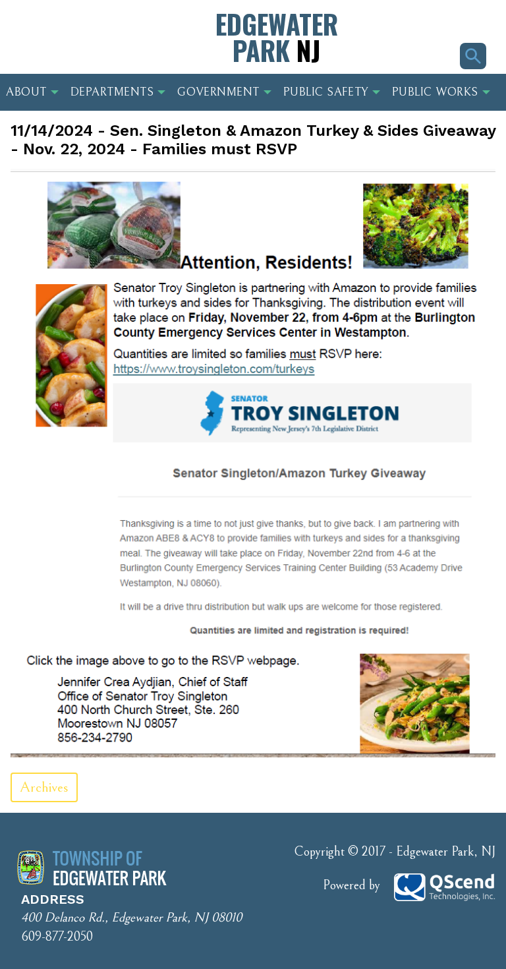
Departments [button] (112, 92)
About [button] (26, 92)
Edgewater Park (276, 37)
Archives (44, 787)
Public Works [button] (435, 92)
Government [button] (218, 92)
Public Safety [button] (325, 92)
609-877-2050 (57, 937)
